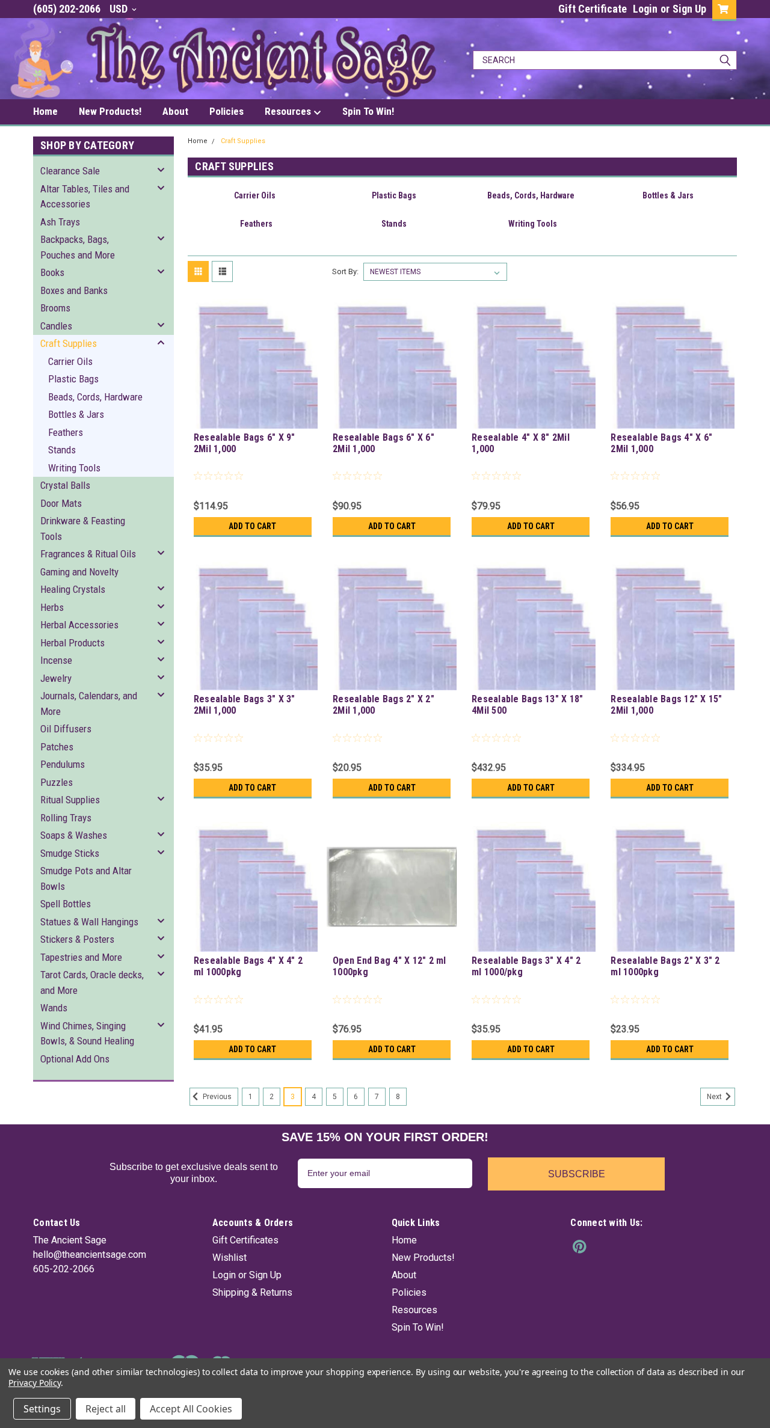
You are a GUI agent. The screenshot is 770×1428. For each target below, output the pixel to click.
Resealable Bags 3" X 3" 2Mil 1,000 (244, 704)
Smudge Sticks (69, 853)
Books (52, 272)
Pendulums (62, 764)
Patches (56, 747)
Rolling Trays (65, 818)
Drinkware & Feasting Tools (82, 528)
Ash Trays (60, 222)
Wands (53, 1008)
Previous (216, 1096)
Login (645, 8)
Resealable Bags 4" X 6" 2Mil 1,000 (661, 443)
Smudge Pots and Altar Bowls (86, 878)
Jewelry (56, 678)
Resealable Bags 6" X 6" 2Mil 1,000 (383, 443)
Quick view (253, 419)
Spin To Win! (368, 111)
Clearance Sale (70, 171)
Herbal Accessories (79, 625)
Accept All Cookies (191, 1408)
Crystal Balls (65, 485)
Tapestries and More (81, 957)
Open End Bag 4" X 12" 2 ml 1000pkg (389, 966)
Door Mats (61, 503)
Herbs (52, 607)
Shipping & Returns (252, 1292)
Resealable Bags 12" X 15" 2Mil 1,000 (666, 704)
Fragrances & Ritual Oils (88, 554)
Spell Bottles (65, 904)
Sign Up (689, 8)
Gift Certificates (245, 1240)
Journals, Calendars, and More (88, 703)
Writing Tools (74, 468)
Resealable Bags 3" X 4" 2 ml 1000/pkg (526, 966)
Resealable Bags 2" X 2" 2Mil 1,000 (383, 704)
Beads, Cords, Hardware (95, 397)
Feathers (65, 432)
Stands (62, 450)
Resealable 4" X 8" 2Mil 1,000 (521, 443)
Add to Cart (252, 526)
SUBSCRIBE (576, 1174)
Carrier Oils (70, 361)
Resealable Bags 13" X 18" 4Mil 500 (527, 704)
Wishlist (229, 1257)
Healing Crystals (72, 589)
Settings (42, 1408)
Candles (56, 326)
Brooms (55, 308)
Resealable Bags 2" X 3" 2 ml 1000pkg (665, 966)
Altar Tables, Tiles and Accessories (84, 196)
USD (119, 8)
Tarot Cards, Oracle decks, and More (92, 982)
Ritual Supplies (70, 800)
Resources (289, 111)
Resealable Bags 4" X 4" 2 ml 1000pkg (248, 966)
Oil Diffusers (65, 729)
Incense (56, 660)
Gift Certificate (592, 8)
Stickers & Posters (77, 939)
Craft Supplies (68, 343)
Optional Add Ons (74, 1059)
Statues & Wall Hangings (89, 922)
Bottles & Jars (76, 414)
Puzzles (56, 782)
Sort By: (345, 271)
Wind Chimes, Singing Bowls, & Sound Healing (87, 1033)
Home (45, 111)
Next (715, 1096)
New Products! (110, 111)
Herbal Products (72, 643)
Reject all (105, 1408)
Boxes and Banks (74, 290)
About (175, 111)
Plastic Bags (73, 379)
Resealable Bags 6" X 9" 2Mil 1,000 (244, 443)
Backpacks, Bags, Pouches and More (77, 247)
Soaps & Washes (73, 835)
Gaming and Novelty (79, 572)
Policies (226, 111)
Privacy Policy (34, 1382)
